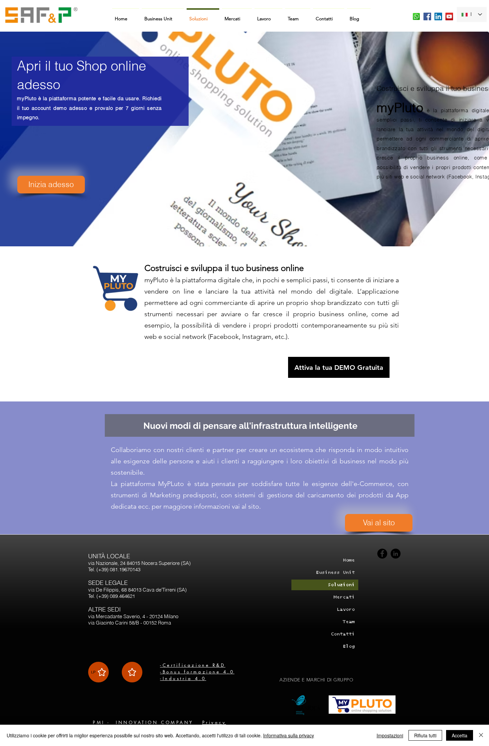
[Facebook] (382, 554)
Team (349, 621)
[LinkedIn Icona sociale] (438, 16)
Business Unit (335, 572)
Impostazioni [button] (390, 735)
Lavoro (346, 609)
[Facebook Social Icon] (427, 16)
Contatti (343, 633)
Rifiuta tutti (425, 735)
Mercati (344, 597)
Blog (349, 646)
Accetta (459, 735)
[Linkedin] (396, 554)
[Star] (132, 672)
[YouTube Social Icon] (449, 16)
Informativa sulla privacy (288, 735)
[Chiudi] (481, 735)
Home (349, 560)
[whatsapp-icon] (416, 16)
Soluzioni (341, 584)
